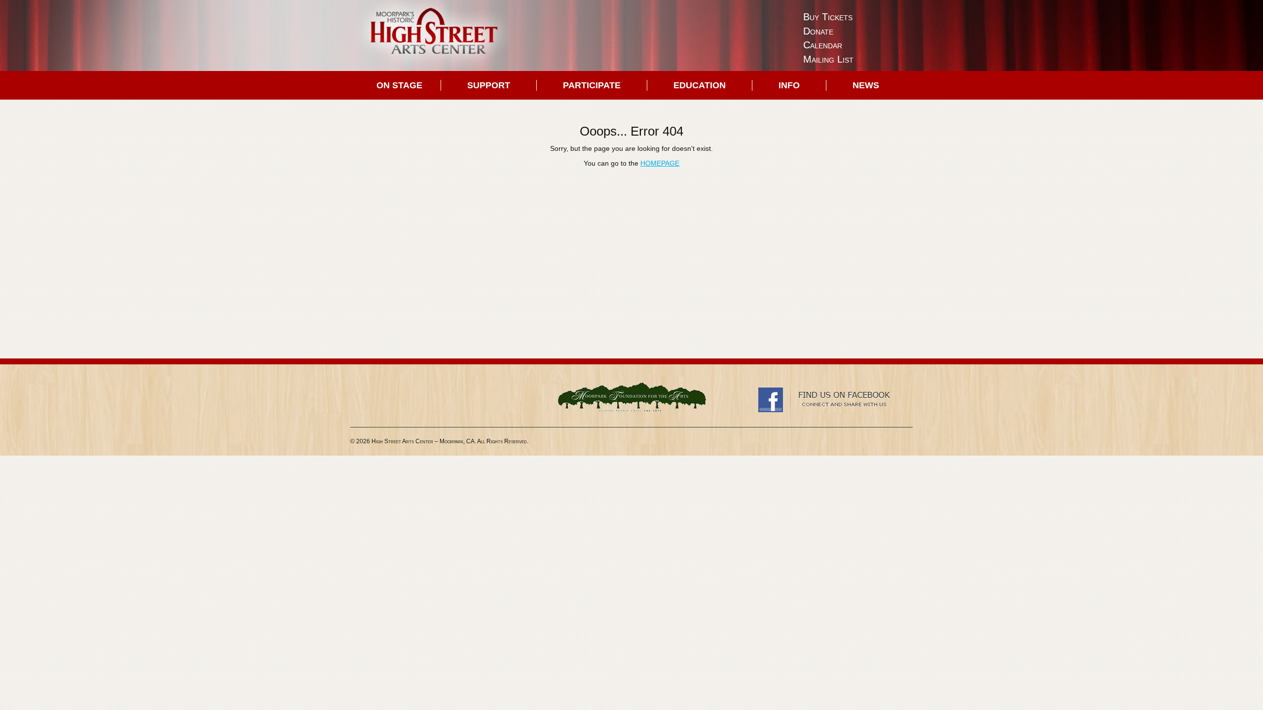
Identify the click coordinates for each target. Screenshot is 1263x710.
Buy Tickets (828, 16)
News (866, 85)
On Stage (399, 85)
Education (699, 85)
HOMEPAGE (659, 163)
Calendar (822, 44)
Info (789, 85)
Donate (818, 31)
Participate (592, 85)
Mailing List (828, 59)
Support (488, 85)
